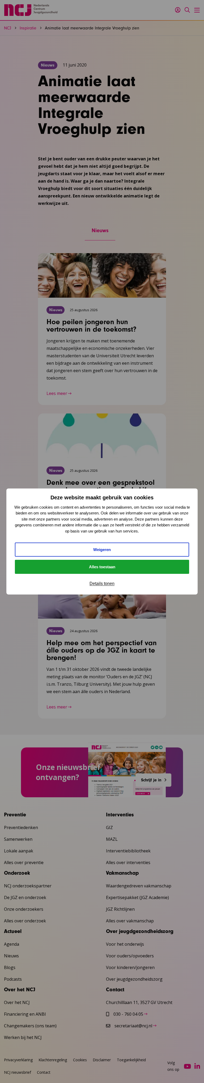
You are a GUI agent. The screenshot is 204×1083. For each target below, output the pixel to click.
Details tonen (102, 583)
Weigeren (102, 549)
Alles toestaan (102, 567)
